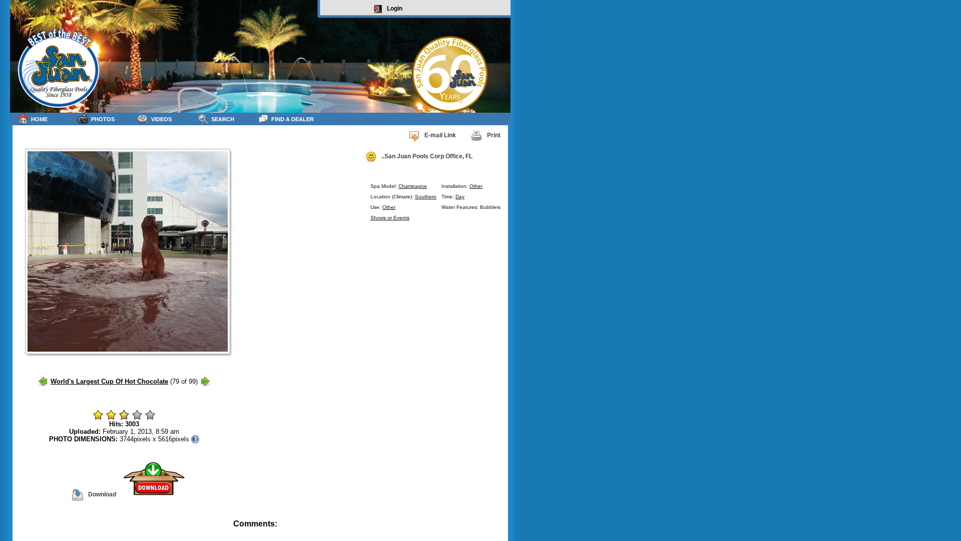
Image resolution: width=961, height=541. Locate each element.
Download (102, 494)
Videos (161, 119)
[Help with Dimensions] (195, 439)
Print (494, 135)
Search (222, 119)
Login (394, 8)
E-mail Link (440, 135)
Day (459, 196)
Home (39, 119)
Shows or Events (389, 217)
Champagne (412, 186)
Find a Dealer (292, 119)
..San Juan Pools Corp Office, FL (426, 156)
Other (476, 186)
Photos (103, 119)
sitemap (499, 530)
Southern (425, 196)
